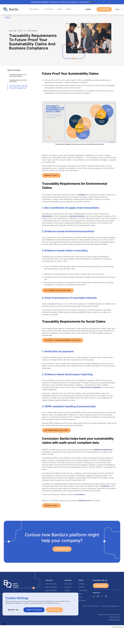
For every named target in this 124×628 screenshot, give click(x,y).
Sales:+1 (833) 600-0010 (91, 606)
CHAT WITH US (104, 9)
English (117, 9)
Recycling (68, 587)
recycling (81, 195)
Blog (80, 593)
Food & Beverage (50, 584)
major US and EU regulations (90, 387)
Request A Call (51, 175)
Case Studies (83, 590)
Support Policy (114, 617)
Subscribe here (101, 585)
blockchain (105, 486)
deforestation (47, 216)
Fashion (67, 590)
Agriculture (68, 584)
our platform (80, 494)
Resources (82, 600)
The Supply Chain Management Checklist (63, 340)
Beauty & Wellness (51, 587)
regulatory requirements (103, 450)
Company (82, 584)
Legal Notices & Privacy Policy (109, 614)
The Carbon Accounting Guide (58, 290)
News (80, 597)
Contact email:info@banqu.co (110, 606)
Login (88, 9)
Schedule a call (83, 501)
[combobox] (119, 9)
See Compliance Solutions (56, 430)
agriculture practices (77, 216)
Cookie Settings (114, 620)
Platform (81, 587)
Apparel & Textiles (51, 590)
